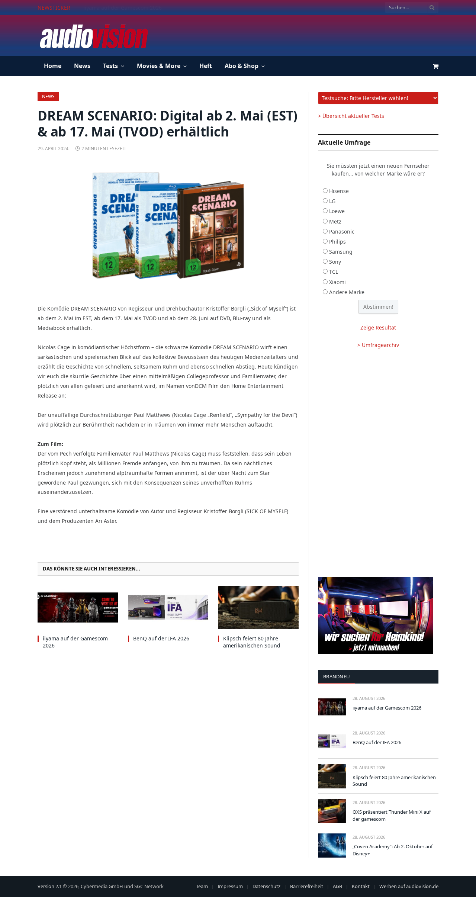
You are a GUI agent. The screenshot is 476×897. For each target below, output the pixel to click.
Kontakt (361, 886)
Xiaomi (337, 282)
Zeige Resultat (378, 327)
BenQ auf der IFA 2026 (111, 7)
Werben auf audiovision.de (408, 886)
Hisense (339, 190)
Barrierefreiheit (306, 886)
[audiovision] (93, 35)
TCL (333, 271)
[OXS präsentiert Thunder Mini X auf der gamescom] (332, 811)
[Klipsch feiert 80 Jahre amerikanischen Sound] (258, 607)
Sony (335, 261)
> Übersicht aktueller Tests (351, 115)
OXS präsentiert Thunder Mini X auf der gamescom (392, 815)
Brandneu (336, 676)
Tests (110, 66)
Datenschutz (266, 886)
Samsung (341, 251)
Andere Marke (346, 292)
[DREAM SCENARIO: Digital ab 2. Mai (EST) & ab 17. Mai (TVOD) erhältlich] (168, 226)
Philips (337, 241)
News (82, 66)
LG (332, 201)
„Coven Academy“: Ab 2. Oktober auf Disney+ (392, 850)
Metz (335, 221)
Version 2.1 (50, 886)
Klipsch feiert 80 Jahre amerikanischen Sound (251, 642)
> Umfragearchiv (378, 344)
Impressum (230, 886)
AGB (337, 886)
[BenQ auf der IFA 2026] (168, 607)
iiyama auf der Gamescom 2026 (75, 642)
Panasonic (341, 231)
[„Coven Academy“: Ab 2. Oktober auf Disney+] (332, 845)
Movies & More (158, 66)
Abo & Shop (241, 66)
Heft (205, 66)
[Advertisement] (303, 34)
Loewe (337, 211)
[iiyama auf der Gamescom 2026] (78, 607)
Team (202, 886)
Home (52, 66)
